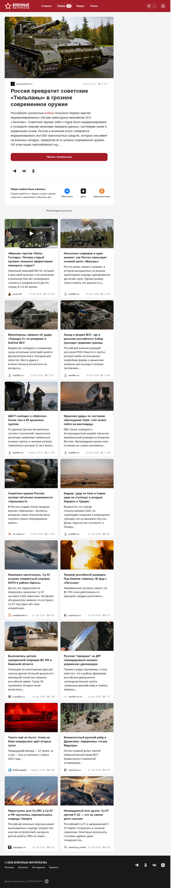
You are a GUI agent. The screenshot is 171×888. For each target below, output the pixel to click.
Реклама (9, 867)
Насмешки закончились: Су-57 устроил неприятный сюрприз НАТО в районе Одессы (29, 578)
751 (108, 696)
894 (52, 615)
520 (108, 847)
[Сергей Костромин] (10, 375)
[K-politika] (10, 697)
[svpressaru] (65, 615)
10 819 (50, 294)
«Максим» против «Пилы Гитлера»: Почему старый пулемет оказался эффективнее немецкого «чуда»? (30, 259)
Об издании (38, 867)
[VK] (154, 865)
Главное (46, 6)
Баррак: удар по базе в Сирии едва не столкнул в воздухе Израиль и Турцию (84, 497)
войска (49, 113)
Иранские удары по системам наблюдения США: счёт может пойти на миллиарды (85, 420)
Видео (80, 6)
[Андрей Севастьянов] (65, 294)
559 (108, 770)
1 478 (51, 452)
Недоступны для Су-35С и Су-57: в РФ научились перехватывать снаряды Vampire (31, 814)
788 (52, 696)
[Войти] (163, 6)
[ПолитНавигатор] (10, 770)
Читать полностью (59, 156)
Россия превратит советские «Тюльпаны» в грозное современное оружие (49, 97)
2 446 (107, 375)
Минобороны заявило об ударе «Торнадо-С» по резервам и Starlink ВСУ (30, 338)
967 (108, 534)
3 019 (107, 294)
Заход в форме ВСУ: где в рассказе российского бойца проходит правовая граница (83, 338)
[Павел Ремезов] (65, 375)
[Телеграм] (137, 865)
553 (52, 847)
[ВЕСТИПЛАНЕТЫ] (10, 615)
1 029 (51, 534)
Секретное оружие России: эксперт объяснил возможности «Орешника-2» (30, 497)
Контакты (23, 867)
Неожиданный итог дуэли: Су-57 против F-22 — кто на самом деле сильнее (86, 814)
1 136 (107, 452)
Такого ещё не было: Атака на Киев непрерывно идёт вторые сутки (29, 741)
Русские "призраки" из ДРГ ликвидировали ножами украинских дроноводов (82, 660)
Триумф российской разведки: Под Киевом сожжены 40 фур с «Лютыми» (85, 578)
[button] (15, 171)
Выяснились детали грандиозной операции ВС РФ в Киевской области (30, 660)
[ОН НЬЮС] (10, 534)
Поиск (94, 6)
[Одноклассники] (145, 865)
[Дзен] (163, 865)
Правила (53, 867)
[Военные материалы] (17, 6)
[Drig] (65, 697)
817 (108, 615)
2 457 (51, 375)
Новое (64, 6)
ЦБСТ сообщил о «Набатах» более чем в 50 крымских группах (27, 420)
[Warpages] (10, 847)
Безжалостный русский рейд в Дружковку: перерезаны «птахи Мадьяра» (85, 741)
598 (52, 770)
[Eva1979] (12, 83)
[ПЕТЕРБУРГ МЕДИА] (65, 847)
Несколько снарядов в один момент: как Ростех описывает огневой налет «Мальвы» (85, 257)
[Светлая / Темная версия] (152, 6)
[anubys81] (10, 294)
